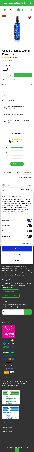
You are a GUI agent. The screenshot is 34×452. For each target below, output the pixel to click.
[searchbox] (9, 172)
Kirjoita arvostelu (17, 164)
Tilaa (28, 312)
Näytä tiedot (25, 243)
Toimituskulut (10, 63)
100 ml (4, 69)
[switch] (29, 225)
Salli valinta (16, 254)
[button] (2, 9)
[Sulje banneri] (31, 190)
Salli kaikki (17, 249)
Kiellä (17, 260)
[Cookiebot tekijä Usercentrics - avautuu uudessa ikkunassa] (21, 190)
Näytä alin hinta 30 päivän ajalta (14, 79)
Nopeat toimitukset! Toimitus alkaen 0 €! (17, 3)
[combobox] (25, 178)
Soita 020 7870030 (10, 296)
